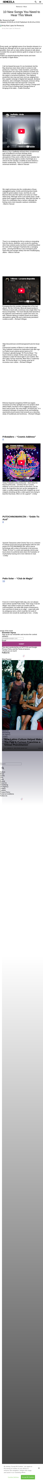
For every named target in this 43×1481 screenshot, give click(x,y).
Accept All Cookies (28, 1477)
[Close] (39, 1468)
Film (1, 777)
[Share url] (2, 43)
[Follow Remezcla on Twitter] (9, 654)
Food (2, 779)
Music (25, 6)
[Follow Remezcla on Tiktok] (24, 654)
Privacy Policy (7, 649)
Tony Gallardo (7, 349)
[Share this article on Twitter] (12, 33)
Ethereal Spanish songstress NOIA (14, 403)
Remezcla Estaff (8, 20)
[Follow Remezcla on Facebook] (4, 654)
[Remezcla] (9, 2)
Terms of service (24, 649)
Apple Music (13, 57)
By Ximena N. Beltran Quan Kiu (15, 748)
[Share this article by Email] (17, 33)
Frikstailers (11, 483)
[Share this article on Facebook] (7, 33)
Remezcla (19, 6)
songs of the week (6, 631)
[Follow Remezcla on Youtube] (19, 654)
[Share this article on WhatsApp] (2, 33)
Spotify (4, 57)
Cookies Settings (13, 1477)
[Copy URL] (4, 38)
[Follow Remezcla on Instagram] (14, 654)
